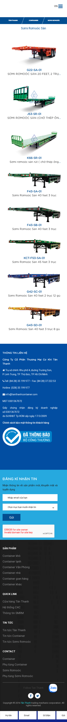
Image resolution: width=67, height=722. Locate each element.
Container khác (12, 584)
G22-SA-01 (34, 65)
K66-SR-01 (34, 153)
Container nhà (11, 573)
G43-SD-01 (34, 322)
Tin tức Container (14, 636)
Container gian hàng (15, 578)
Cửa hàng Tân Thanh (16, 601)
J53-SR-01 (34, 109)
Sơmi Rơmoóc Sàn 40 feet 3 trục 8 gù (34, 328)
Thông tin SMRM (13, 613)
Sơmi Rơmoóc (54, 20)
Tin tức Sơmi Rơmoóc (17, 641)
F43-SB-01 (34, 222)
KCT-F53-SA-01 (34, 255)
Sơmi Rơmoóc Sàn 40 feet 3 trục (34, 194)
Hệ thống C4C (11, 607)
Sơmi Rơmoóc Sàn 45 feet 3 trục (34, 261)
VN (56, 6)
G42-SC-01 (34, 289)
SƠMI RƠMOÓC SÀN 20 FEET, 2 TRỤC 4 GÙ (34, 71)
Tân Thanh (13, 20)
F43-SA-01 (34, 189)
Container (33, 20)
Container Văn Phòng (16, 567)
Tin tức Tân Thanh (14, 630)
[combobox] (30, 507)
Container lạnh (12, 561)
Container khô (11, 556)
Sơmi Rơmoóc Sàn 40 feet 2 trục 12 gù (34, 295)
